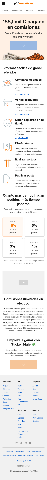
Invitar (5, 10)
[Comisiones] (26, 3)
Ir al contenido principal (2, 2)
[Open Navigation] (3, 3)
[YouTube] (30, 442)
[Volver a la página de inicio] (15, 3)
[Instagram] (26, 442)
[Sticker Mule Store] (17, 442)
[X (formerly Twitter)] (21, 442)
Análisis (29, 10)
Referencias (17, 10)
